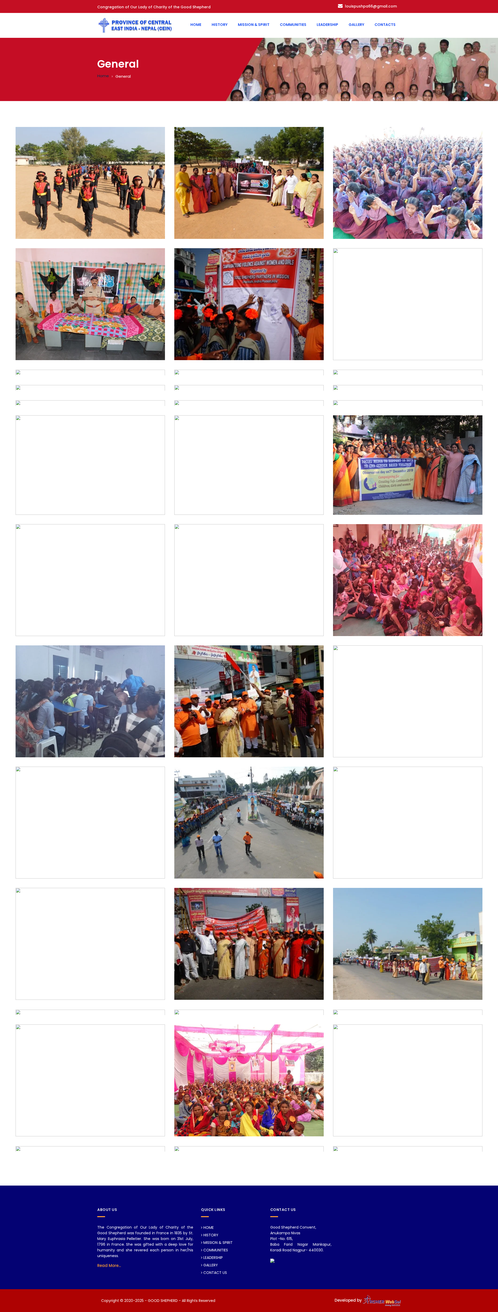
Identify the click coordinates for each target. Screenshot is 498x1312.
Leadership (327, 24)
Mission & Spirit (253, 24)
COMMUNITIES (215, 1250)
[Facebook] (272, 1260)
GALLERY (210, 1265)
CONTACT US (214, 1272)
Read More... (109, 1265)
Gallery (356, 24)
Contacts (385, 24)
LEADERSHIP (212, 1257)
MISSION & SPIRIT (217, 1242)
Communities (293, 24)
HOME (208, 1227)
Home (195, 24)
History (219, 24)
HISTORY (210, 1235)
